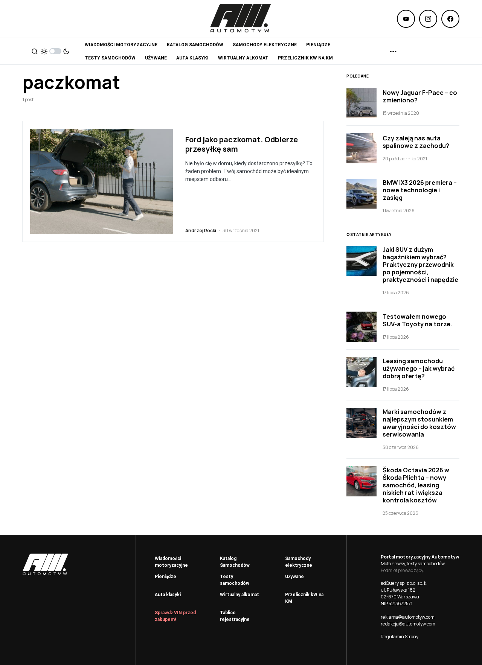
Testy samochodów (234, 580)
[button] (34, 51)
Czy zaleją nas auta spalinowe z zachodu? (416, 142)
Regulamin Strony (399, 636)
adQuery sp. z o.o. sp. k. (404, 583)
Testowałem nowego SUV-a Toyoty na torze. (417, 320)
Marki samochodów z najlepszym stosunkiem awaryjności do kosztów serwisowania (419, 423)
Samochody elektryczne (298, 562)
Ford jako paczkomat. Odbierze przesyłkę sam (241, 144)
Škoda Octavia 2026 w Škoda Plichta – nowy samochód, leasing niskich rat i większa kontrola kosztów (416, 485)
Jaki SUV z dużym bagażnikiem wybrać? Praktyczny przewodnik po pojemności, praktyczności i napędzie (420, 264)
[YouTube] (406, 18)
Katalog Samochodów (235, 562)
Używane (294, 576)
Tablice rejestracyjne (235, 616)
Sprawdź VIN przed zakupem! (175, 616)
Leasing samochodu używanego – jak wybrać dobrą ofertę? (419, 368)
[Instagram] (428, 18)
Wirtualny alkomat (239, 594)
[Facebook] (450, 18)
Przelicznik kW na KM (304, 598)
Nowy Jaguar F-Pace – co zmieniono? (420, 96)
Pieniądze (165, 576)
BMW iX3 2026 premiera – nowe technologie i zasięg (420, 190)
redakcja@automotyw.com (408, 624)
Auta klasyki (168, 594)
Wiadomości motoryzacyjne (171, 562)
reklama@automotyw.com (408, 617)
